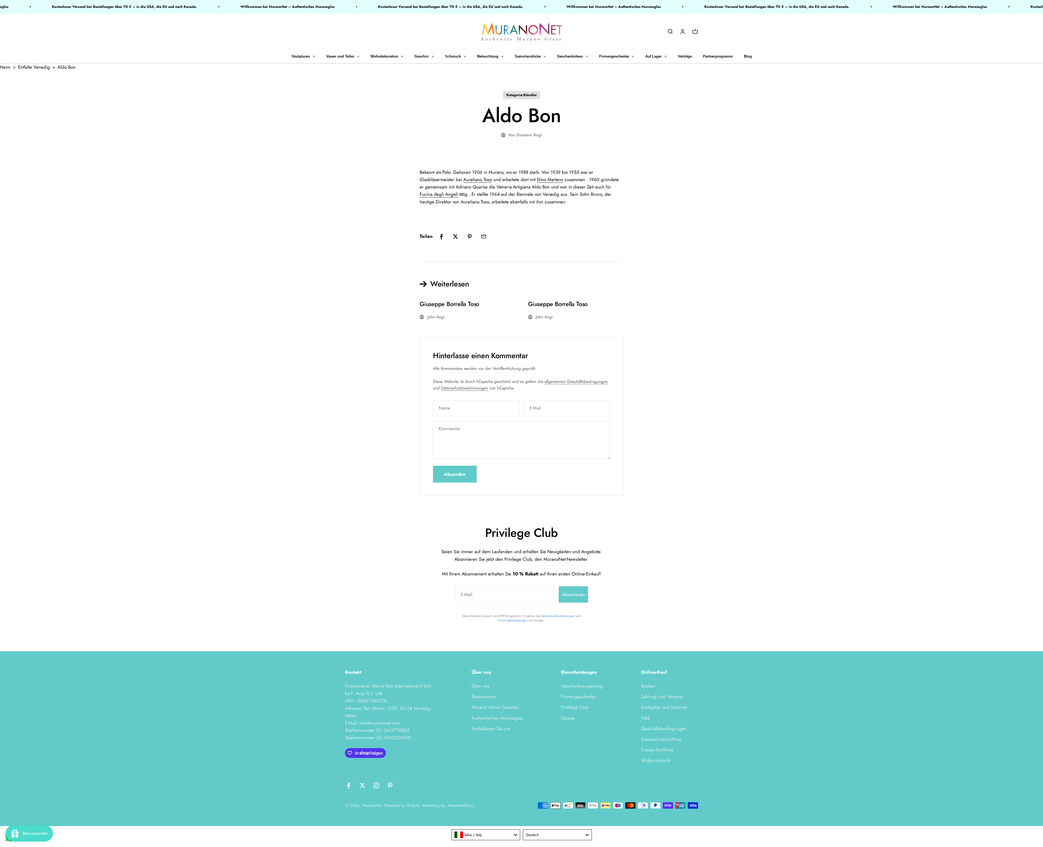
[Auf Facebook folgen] (348, 785)
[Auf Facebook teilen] (441, 236)
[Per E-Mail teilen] (483, 236)
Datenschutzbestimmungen (464, 388)
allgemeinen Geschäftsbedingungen (576, 382)
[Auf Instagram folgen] (376, 785)
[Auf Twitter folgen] (362, 785)
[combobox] (485, 834)
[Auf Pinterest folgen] (390, 785)
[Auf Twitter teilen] (455, 236)
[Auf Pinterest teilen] (469, 236)
